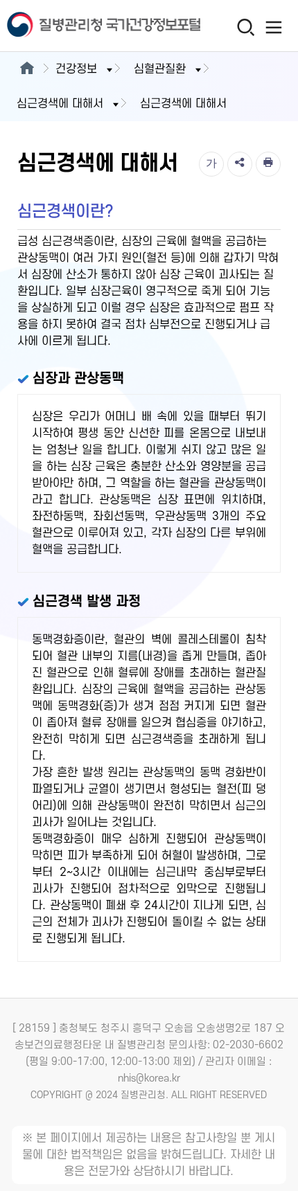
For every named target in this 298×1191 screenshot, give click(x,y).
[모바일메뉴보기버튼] (274, 27)
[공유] (239, 164)
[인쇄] (268, 164)
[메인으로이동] (27, 69)
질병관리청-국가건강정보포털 (74, 26)
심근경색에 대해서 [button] (60, 104)
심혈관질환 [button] (160, 69)
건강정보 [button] (76, 69)
